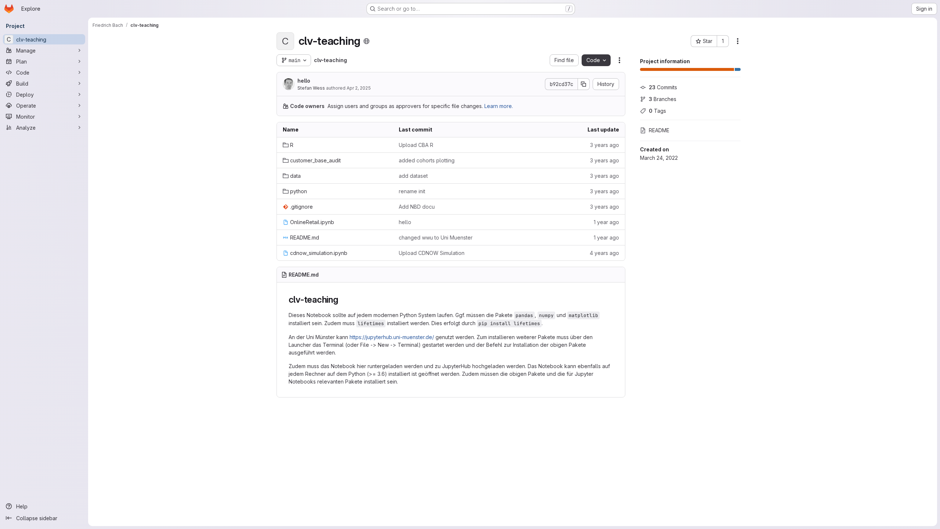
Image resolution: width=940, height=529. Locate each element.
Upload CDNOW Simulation (431, 253)
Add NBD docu (417, 207)
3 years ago (604, 145)
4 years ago (604, 253)
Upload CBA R (416, 145)
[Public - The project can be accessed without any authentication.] (366, 41)
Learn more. (498, 106)
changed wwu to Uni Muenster (436, 237)
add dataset (413, 176)
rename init (412, 191)
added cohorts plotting (427, 160)
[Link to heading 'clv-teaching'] (343, 299)
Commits (663, 87)
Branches (662, 99)
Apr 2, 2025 (359, 88)
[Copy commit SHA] (584, 84)
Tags (657, 111)
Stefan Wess (311, 88)
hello (303, 81)
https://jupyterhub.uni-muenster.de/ (392, 337)
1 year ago (606, 222)
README (659, 130)
